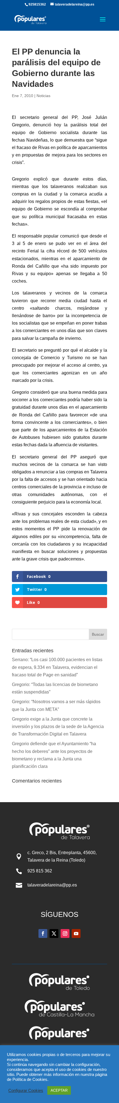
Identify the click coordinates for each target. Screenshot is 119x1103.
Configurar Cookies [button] (25, 1090)
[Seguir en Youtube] (76, 933)
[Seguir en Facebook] (42, 933)
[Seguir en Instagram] (65, 933)
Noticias (43, 95)
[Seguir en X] (54, 933)
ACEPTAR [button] (59, 1090)
